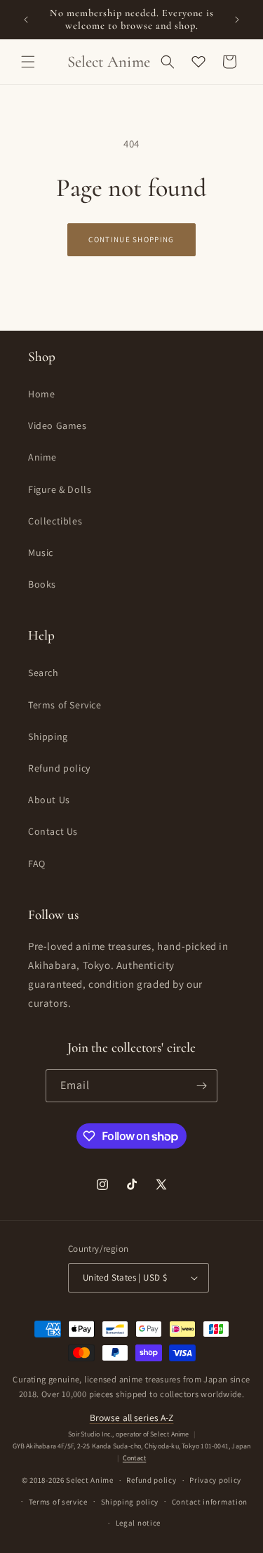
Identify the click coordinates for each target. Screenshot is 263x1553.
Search (43, 672)
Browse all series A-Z (132, 1417)
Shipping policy (130, 1502)
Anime (42, 457)
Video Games (57, 425)
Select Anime (89, 1480)
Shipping (48, 736)
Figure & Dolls (59, 489)
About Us (49, 799)
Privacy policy (215, 1480)
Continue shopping (131, 239)
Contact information (210, 1502)
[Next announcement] (237, 19)
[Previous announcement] (26, 19)
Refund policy (59, 768)
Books (42, 584)
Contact (134, 1457)
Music (40, 552)
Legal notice (138, 1523)
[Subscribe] (201, 1085)
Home (41, 394)
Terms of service (58, 1502)
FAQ (37, 863)
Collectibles (55, 521)
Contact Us (53, 831)
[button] (28, 61)
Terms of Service (65, 705)
